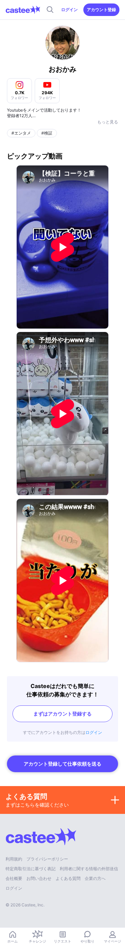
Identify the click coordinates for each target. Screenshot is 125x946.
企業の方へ (95, 878)
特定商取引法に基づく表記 (31, 868)
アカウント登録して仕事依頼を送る (62, 764)
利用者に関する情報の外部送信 (89, 868)
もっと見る (107, 121)
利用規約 (14, 859)
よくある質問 (68, 878)
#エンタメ (21, 133)
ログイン (69, 9)
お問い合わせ (38, 878)
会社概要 (14, 878)
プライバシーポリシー (47, 859)
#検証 (46, 133)
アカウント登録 (101, 9)
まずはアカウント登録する (62, 714)
